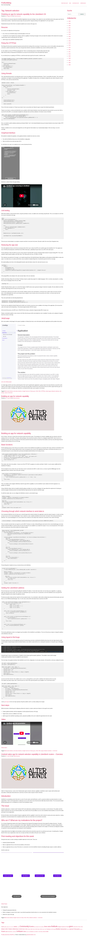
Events (31, 926)
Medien (58, 929)
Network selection (55, 391)
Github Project (4, 903)
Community (24, 926)
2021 (69, 30)
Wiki (70, 3)
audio (5, 926)
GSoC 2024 (39, 929)
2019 (69, 34)
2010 (69, 53)
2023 (69, 25)
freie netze (47, 926)
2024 (69, 23)
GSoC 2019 (18, 929)
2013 (69, 47)
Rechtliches (10, 931)
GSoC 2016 (80, 926)
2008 (69, 58)
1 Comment (54, 750)
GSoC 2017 (4, 929)
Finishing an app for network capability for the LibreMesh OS (23, 14)
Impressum (83, 3)
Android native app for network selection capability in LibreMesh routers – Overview (32, 754)
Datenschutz (76, 3)
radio (6, 931)
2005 (69, 64)
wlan (47, 931)
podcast (81, 929)
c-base (18, 926)
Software (19, 931)
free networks (36, 926)
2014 (69, 45)
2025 (69, 21)
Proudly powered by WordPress (8, 934)
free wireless (41, 926)
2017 (69, 38)
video (27, 931)
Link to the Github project (6, 381)
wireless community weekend (40, 931)
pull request (7, 701)
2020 (69, 32)
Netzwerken (64, 929)
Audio (2, 926)
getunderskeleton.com (31, 934)
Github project (4, 747)
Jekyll (47, 391)
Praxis (3, 931)
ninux (68, 929)
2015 (69, 43)
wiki (34, 931)
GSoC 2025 (44, 929)
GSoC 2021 (38, 391)
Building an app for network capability (15, 396)
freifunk (54, 926)
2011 (69, 51)
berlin (15, 926)
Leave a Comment (8, 392)
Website (31, 931)
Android (11, 391)
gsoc (34, 391)
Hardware (49, 929)
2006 (69, 62)
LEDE (52, 929)
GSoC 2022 (30, 929)
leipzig (54, 929)
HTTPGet (43, 391)
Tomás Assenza (17, 16)
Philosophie (77, 929)
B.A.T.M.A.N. (12, 926)
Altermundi (6, 391)
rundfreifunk (14, 931)
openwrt (71, 929)
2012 (69, 49)
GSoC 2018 (12, 929)
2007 (69, 60)
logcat (50, 391)
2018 (69, 36)
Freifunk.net (64, 3)
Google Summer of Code (27, 391)
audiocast (7, 926)
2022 (69, 27)
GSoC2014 (75, 926)
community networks (17, 391)
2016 (69, 40)
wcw (29, 931)
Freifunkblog (6, 3)
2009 (69, 56)
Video (24, 931)
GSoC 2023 (35, 929)
